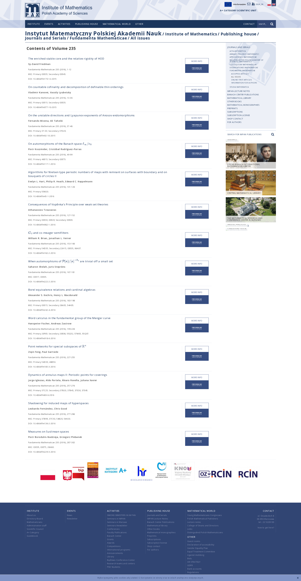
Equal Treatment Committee (201, 551)
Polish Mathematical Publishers (202, 518)
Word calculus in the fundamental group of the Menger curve (69, 318)
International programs (118, 549)
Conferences (113, 529)
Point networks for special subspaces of (57, 346)
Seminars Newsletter (117, 525)
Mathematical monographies (243, 105)
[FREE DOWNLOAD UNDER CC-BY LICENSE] (197, 68)
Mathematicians (34, 522)
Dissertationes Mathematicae (244, 67)
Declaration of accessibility (200, 544)
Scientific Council (35, 529)
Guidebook (32, 536)
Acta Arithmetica (238, 51)
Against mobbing (195, 555)
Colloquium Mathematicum (243, 64)
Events (48, 23)
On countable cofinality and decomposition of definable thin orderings (75, 87)
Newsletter (72, 518)
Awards (110, 542)
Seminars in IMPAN (116, 518)
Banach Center (114, 536)
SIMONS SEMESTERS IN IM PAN (121, 515)
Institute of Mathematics (191, 34)
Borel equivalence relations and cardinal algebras (61, 289)
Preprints (232, 108)
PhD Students (113, 567)
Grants (110, 539)
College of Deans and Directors (203, 525)
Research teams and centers (121, 563)
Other (139, 23)
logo (59, 10)
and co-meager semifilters (48, 233)
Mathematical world (117, 23)
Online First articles (241, 80)
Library (110, 556)
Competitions (113, 546)
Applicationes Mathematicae (243, 57)
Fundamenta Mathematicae (98, 38)
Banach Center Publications (243, 94)
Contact (268, 510)
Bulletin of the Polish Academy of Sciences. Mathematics (246, 61)
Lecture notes (194, 522)
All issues (140, 38)
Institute (33, 23)
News (69, 515)
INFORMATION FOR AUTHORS (244, 83)
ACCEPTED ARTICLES (240, 74)
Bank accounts (194, 569)
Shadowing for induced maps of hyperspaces (58, 403)
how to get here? (266, 527)
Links (189, 529)
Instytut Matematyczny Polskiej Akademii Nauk (93, 33)
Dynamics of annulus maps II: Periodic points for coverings (67, 375)
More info (196, 61)
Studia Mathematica (239, 87)
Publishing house (86, 23)
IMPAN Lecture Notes (238, 91)
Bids (189, 558)
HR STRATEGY (194, 562)
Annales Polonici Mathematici (244, 54)
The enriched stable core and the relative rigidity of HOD (66, 58)
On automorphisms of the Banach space (59, 144)
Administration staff (37, 525)
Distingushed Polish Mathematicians (205, 532)
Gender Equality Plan (197, 548)
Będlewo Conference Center (121, 560)
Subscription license (238, 115)
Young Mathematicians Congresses (204, 515)
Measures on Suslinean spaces (48, 431)
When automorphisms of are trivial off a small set (70, 261)
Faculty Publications (117, 532)
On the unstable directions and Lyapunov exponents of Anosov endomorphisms (81, 115)
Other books (234, 101)
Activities (64, 23)
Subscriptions (235, 112)
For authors (234, 122)
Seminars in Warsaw (117, 522)
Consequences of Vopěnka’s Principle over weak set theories (68, 204)
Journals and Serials (45, 38)
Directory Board (35, 518)
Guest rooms (193, 541)
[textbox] (87, 143)
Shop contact (235, 118)
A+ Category (33, 532)
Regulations (193, 572)
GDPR (190, 565)
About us (31, 515)
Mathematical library (239, 98)
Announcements (115, 553)
